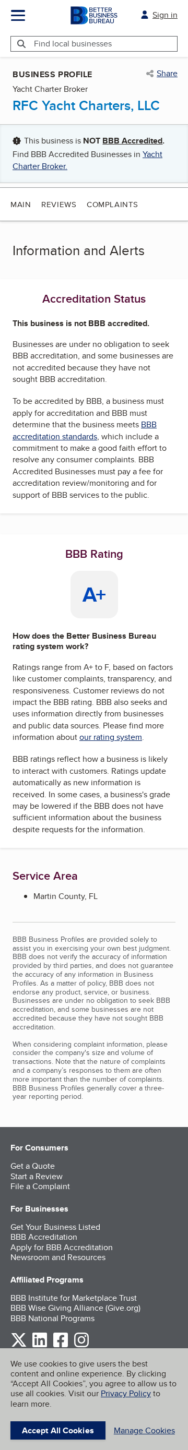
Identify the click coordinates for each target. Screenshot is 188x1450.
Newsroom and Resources (57, 1257)
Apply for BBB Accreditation (61, 1247)
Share (167, 73)
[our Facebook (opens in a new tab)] (60, 1345)
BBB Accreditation (43, 1237)
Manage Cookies (144, 1430)
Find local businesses (73, 44)
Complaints (112, 204)
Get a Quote (32, 1166)
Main (20, 204)
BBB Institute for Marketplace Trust (73, 1298)
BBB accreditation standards (85, 430)
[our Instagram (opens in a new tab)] (81, 1345)
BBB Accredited (132, 141)
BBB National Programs (52, 1318)
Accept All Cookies (58, 1430)
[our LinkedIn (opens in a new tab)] (39, 1345)
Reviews (58, 204)
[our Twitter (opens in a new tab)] (18, 1345)
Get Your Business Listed (55, 1227)
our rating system (110, 737)
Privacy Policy (126, 1393)
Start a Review (36, 1176)
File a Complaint (40, 1186)
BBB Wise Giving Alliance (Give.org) (75, 1308)
